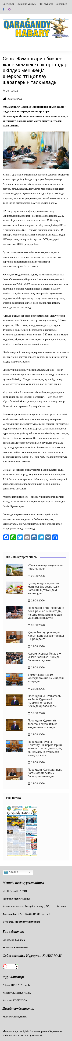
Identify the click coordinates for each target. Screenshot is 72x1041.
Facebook (3, 9)
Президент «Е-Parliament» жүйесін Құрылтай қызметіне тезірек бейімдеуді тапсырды (44, 701)
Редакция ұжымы (26, 4)
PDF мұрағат (46, 4)
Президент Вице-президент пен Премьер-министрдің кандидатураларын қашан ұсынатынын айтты (46, 613)
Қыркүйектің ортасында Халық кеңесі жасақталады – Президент (46, 636)
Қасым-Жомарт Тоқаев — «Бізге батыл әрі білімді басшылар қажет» (44, 657)
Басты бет (8, 4)
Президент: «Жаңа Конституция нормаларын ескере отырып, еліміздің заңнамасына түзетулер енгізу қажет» (45, 748)
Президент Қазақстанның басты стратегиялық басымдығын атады (45, 773)
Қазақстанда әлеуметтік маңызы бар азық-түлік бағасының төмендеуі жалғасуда (43, 588)
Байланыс (61, 4)
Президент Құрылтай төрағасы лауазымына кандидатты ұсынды (42, 724)
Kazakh (13, 871)
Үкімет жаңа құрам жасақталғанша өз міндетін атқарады (46, 678)
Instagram (9, 9)
